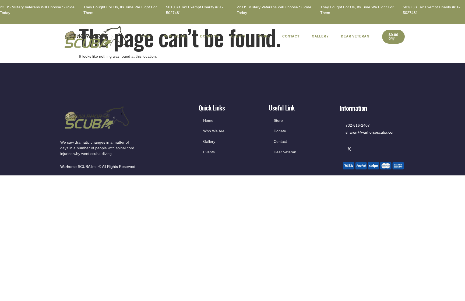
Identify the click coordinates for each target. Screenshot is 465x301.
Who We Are (176, 36)
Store (264, 36)
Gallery (320, 36)
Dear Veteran (355, 36)
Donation (209, 36)
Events (238, 36)
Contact (291, 36)
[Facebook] (342, 149)
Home (146, 36)
